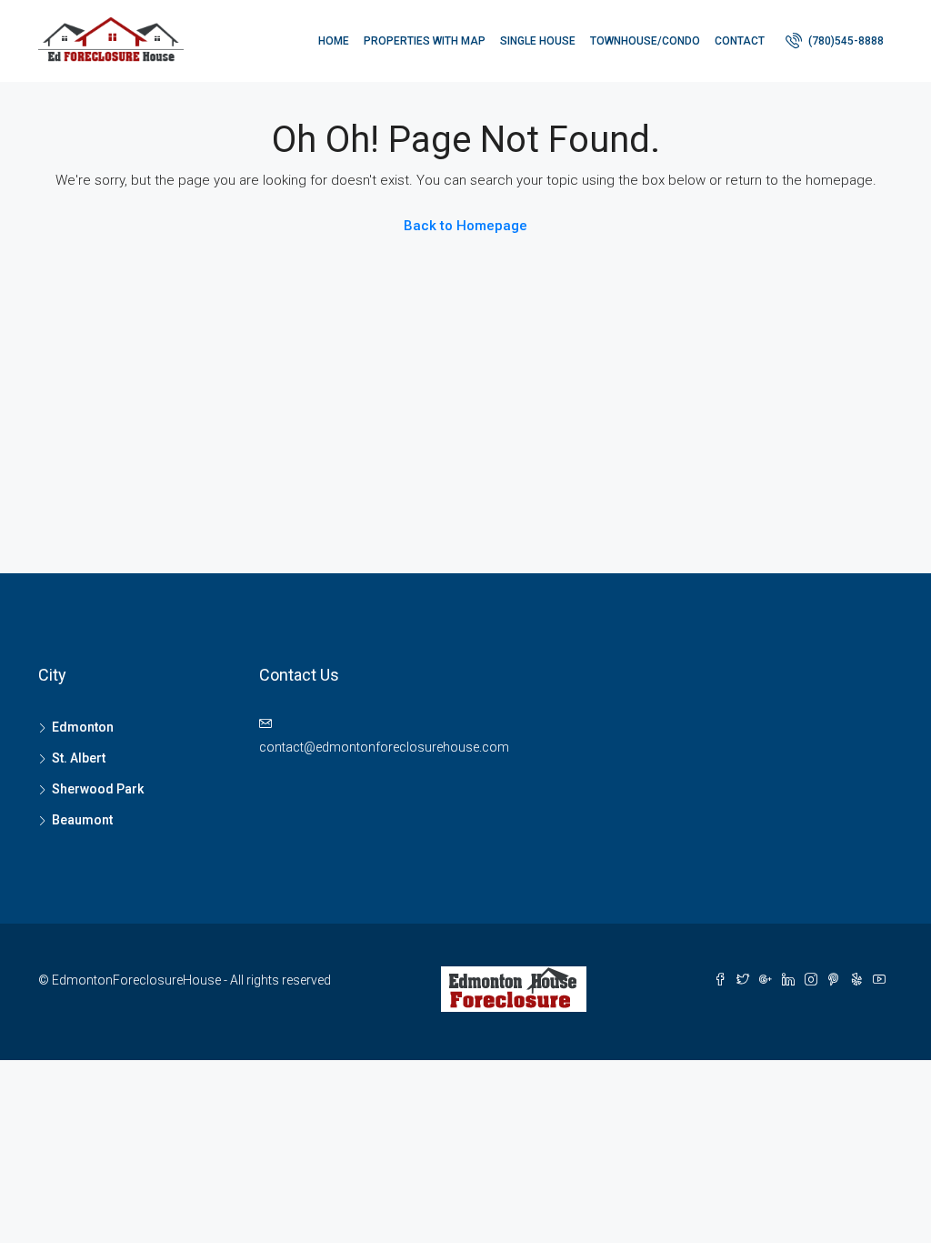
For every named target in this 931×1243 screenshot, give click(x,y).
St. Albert (78, 758)
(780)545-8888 (845, 41)
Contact (740, 41)
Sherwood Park (98, 789)
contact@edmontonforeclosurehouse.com (384, 747)
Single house (538, 41)
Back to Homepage (465, 225)
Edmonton (83, 727)
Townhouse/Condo (645, 41)
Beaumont (82, 820)
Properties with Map (425, 41)
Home (333, 41)
